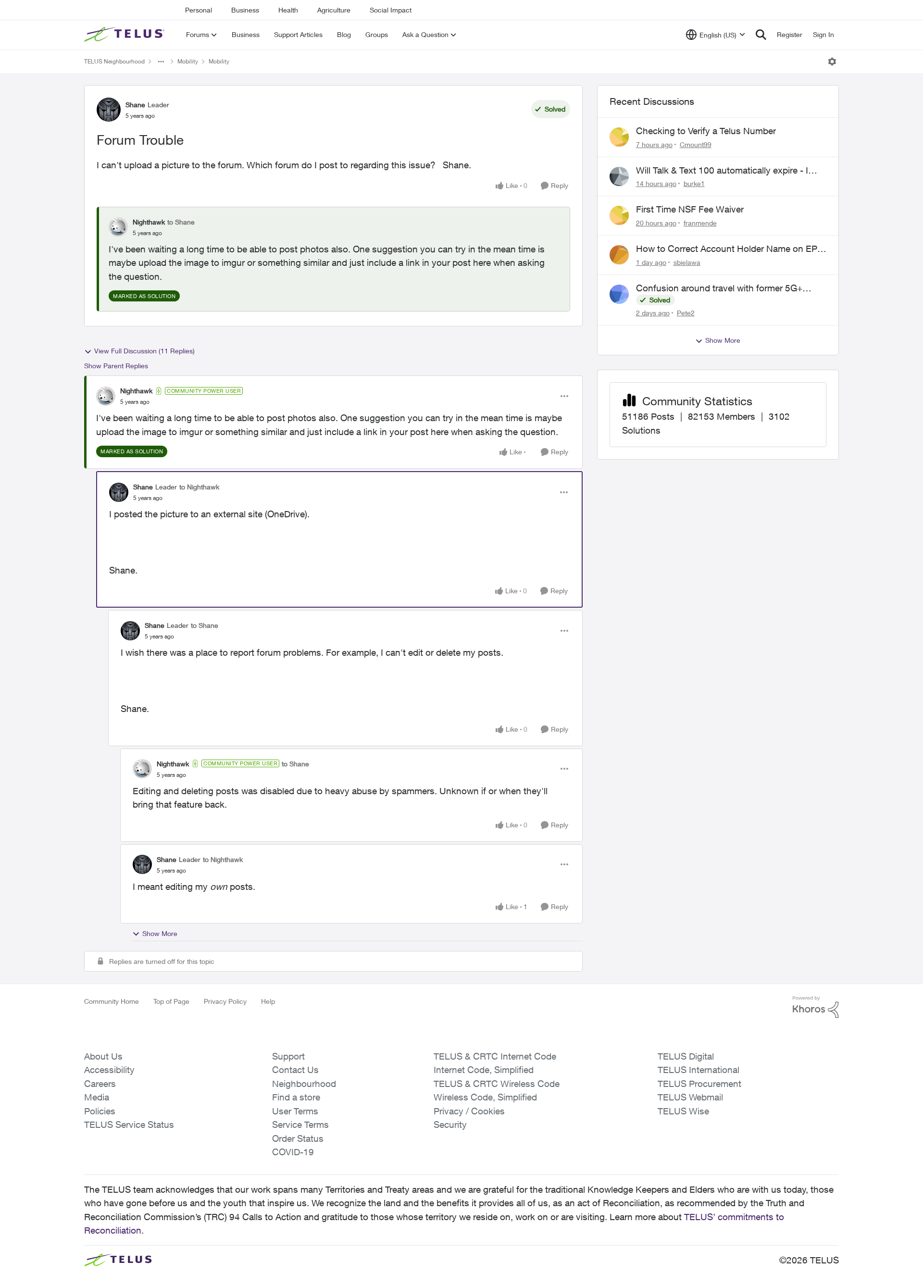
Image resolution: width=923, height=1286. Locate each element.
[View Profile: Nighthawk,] (118, 227)
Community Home (111, 1001)
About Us (103, 1056)
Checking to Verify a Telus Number (706, 130)
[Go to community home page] (125, 34)
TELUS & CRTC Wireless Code (497, 1083)
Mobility (187, 61)
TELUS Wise (683, 1111)
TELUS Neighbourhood (114, 61)
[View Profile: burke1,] (619, 176)
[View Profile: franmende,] (619, 215)
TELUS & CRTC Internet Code (495, 1056)
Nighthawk (149, 222)
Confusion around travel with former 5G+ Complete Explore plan (719, 288)
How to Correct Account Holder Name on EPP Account (729, 249)
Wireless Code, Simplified (485, 1097)
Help (268, 1001)
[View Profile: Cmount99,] (619, 137)
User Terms (295, 1111)
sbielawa (687, 262)
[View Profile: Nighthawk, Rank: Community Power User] (105, 396)
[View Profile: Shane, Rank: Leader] (109, 110)
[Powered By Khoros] (816, 1007)
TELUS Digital (686, 1056)
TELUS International (698, 1069)
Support (288, 1056)
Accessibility (109, 1069)
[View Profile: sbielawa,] (619, 254)
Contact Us (295, 1069)
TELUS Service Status (129, 1124)
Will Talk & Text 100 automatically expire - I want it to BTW (722, 170)
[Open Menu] (832, 61)
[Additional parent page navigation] (161, 61)
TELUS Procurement (699, 1083)
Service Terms (300, 1124)
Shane (135, 104)
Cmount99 (695, 144)
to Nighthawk (199, 487)
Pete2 (686, 313)
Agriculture (333, 10)
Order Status (298, 1138)
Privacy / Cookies (469, 1111)
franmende (700, 223)
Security (450, 1124)
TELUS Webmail (690, 1097)
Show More (159, 933)
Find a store (296, 1097)
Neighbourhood (304, 1083)
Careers (100, 1083)
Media (96, 1097)
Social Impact (391, 10)
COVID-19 (293, 1152)
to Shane (181, 222)
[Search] (761, 34)
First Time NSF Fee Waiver (690, 209)
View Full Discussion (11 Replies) (144, 351)
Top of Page (171, 1001)
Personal (198, 10)
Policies (99, 1111)
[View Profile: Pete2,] (619, 294)
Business (245, 10)
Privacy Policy (225, 1001)
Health (288, 10)
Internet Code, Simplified (484, 1069)
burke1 (694, 183)
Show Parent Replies (116, 366)
